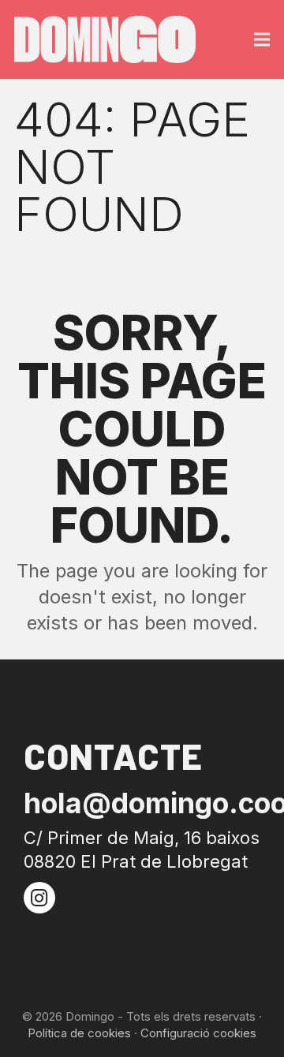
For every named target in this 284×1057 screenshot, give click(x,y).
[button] (262, 40)
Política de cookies (79, 1032)
